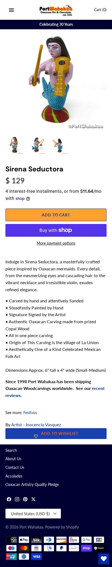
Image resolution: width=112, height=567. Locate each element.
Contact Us (14, 467)
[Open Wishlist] (103, 558)
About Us (13, 459)
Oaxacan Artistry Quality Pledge (32, 484)
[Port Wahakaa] (56, 10)
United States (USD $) (30, 513)
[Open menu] (11, 10)
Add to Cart (56, 215)
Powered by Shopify (62, 527)
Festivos (30, 413)
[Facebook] (9, 499)
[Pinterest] (25, 499)
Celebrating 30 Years (56, 24)
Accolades (13, 476)
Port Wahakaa (31, 527)
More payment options (56, 243)
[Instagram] (17, 499)
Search (11, 450)
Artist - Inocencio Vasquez (36, 424)
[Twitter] (33, 499)
